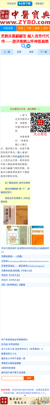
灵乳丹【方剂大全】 (11, 280)
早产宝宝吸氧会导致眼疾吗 (14, 339)
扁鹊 (19, 156)
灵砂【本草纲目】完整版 (13, 285)
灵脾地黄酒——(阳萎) (11, 256)
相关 (31, 52)
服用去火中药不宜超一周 (13, 358)
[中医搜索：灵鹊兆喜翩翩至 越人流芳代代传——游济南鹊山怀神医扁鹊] (23, 47)
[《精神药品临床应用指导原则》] (25, 244)
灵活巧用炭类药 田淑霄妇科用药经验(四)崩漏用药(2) (25, 250)
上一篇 (7, 52)
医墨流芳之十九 (9, 354)
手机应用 (12, 3)
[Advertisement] (25, 80)
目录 (19, 52)
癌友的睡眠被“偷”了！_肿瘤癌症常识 (15, 191)
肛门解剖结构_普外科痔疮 (17, 183)
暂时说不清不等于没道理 (13, 372)
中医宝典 (8, 28)
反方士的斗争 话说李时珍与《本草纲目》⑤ (22, 349)
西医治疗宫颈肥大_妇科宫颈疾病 (15, 200)
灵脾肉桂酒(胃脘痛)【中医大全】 (17, 271)
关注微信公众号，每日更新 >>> (25, 109)
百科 (45, 28)
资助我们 (39, 3)
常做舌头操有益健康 (11, 363)
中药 (20, 28)
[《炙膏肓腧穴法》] (38, 244)
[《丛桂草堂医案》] (22, 224)
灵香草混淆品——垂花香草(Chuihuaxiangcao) (22, 266)
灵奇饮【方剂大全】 (11, 275)
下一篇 (43, 52)
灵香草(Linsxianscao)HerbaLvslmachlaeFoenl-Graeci (25, 261)
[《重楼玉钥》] (9, 224)
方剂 (28, 28)
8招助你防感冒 (8, 368)
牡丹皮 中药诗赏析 (10, 344)
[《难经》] (13, 244)
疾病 (37, 28)
